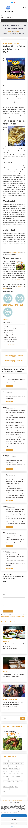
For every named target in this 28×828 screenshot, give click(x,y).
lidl (3, 776)
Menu (14, 21)
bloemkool (5, 766)
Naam (4, 594)
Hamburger (18, 771)
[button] (26, 802)
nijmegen (8, 678)
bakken (11, 763)
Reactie (5, 581)
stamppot (11, 786)
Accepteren (14, 816)
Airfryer (8, 322)
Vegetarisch (13, 789)
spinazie (18, 784)
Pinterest (5, 288)
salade (8, 781)
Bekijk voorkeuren (14, 823)
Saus (17, 781)
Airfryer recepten (7, 43)
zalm (4, 791)
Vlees (22, 789)
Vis (18, 789)
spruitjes (5, 786)
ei (19, 768)
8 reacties (18, 55)
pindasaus (5, 778)
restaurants (9, 650)
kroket (22, 773)
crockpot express (13, 768)
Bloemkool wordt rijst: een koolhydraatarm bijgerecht (14, 356)
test (11, 322)
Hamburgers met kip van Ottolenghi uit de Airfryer (14, 361)
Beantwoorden (10, 385)
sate (13, 781)
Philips (12, 708)
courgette (16, 766)
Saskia (13, 55)
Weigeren (14, 819)
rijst (4, 781)
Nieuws (15, 699)
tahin (16, 786)
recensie (18, 778)
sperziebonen (12, 784)
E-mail (4, 599)
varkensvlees (6, 789)
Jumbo (9, 773)
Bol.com (19, 279)
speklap (5, 784)
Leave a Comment (13, 648)
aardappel (5, 760)
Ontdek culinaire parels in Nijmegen (13, 674)
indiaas (4, 773)
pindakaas (18, 776)
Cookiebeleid (13, 826)
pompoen (12, 778)
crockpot (5, 768)
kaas (14, 773)
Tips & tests (16, 43)
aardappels (12, 760)
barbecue (17, 763)
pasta (7, 776)
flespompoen (6, 771)
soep (21, 781)
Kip (18, 773)
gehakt (12, 771)
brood (11, 766)
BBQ (22, 763)
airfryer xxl (5, 763)
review (22, 778)
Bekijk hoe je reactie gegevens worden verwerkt (12, 616)
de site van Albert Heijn (14, 252)
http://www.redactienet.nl (10, 344)
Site (3, 605)
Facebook (20, 286)
